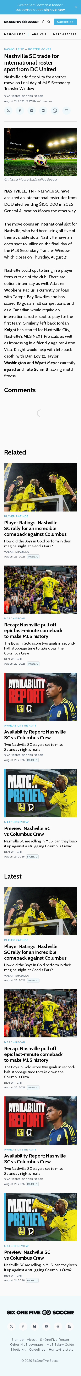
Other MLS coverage (26, 1344)
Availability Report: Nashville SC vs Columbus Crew (35, 735)
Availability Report (20, 725)
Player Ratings (16, 516)
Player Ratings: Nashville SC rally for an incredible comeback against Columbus (35, 528)
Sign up (18, 1340)
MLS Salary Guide (60, 1344)
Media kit (18, 1349)
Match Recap (14, 618)
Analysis (39, 34)
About (32, 1340)
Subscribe (65, 22)
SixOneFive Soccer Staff (23, 96)
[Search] (48, 22)
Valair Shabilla (16, 551)
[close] (76, 7)
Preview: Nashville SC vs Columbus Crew (27, 831)
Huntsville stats (61, 1349)
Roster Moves (39, 49)
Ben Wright (13, 658)
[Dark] (43, 22)
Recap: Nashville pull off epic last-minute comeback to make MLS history (33, 630)
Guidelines (37, 1349)
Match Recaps (64, 34)
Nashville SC (14, 34)
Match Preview (16, 822)
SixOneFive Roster (54, 1340)
